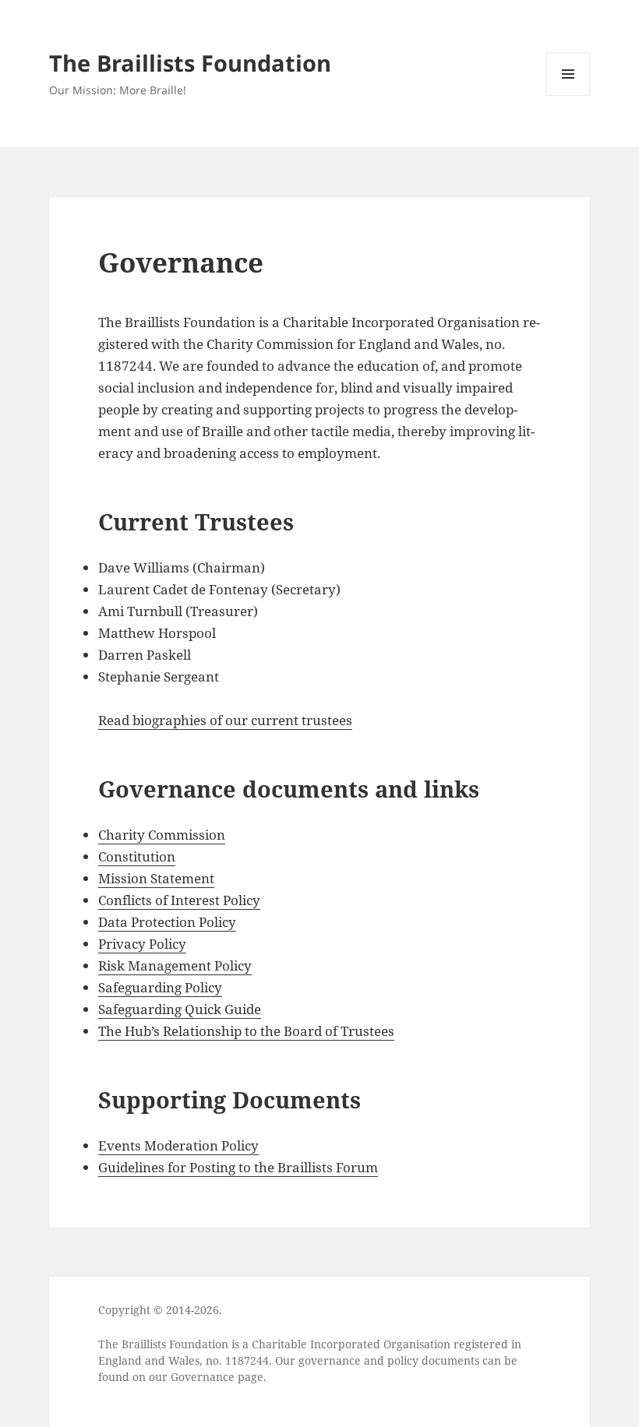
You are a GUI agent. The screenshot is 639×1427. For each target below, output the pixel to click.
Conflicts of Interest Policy (179, 900)
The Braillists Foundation (190, 63)
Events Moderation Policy (178, 1145)
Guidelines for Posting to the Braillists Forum (238, 1167)
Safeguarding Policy (160, 987)
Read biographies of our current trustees (225, 720)
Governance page (217, 1376)
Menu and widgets (568, 95)
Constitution (136, 856)
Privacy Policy (142, 944)
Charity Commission (161, 835)
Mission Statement (156, 878)
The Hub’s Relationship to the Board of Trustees (246, 1031)
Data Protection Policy (167, 922)
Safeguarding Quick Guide (179, 1009)
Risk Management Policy (175, 965)
